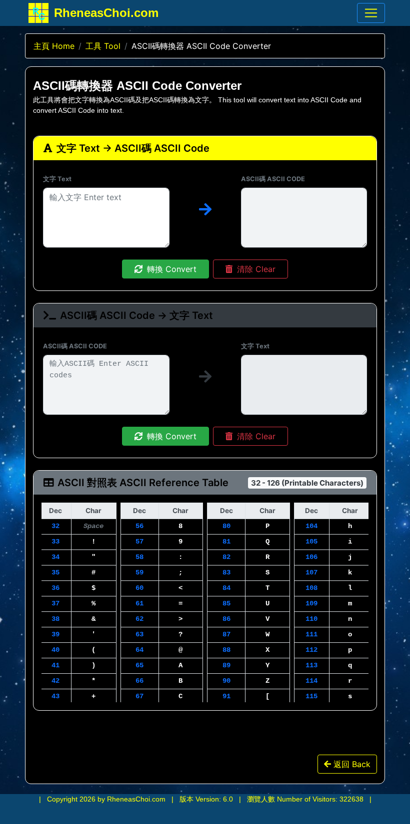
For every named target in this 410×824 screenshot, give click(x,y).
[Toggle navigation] (371, 13)
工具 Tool (103, 46)
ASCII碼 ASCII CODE (273, 179)
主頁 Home (54, 46)
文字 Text (57, 179)
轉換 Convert (170, 269)
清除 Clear (255, 269)
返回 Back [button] (350, 764)
